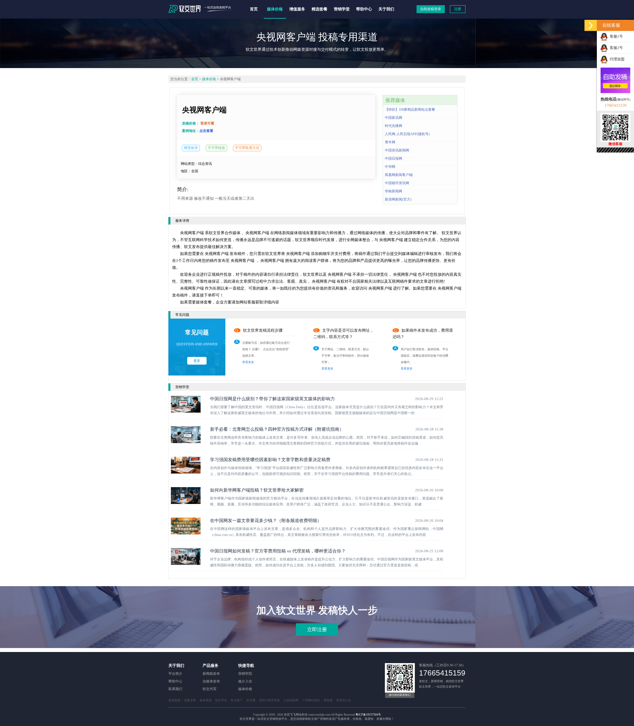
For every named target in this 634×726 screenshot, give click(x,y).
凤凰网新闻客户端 (399, 175)
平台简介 (175, 674)
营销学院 (245, 674)
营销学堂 (342, 9)
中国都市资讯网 (397, 183)
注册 (457, 9)
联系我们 (175, 689)
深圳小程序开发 (269, 700)
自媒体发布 (211, 681)
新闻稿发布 (211, 674)
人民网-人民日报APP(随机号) (407, 134)
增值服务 (297, 9)
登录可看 (207, 123)
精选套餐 (319, 9)
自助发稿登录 (430, 9)
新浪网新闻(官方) (398, 199)
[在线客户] (590, 25)
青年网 (390, 142)
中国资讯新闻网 (397, 150)
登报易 (328, 700)
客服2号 (615, 48)
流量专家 (190, 700)
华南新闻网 (393, 191)
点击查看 (206, 131)
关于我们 (386, 9)
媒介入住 (245, 681)
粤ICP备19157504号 (368, 714)
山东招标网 (291, 700)
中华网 (390, 167)
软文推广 (237, 700)
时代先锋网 (393, 126)
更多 (196, 361)
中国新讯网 (393, 118)
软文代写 (209, 689)
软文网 (250, 700)
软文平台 (221, 700)
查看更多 (248, 362)
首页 (254, 9)
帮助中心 (364, 9)
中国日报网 (393, 158)
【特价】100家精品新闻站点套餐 (410, 109)
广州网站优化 (311, 700)
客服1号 (615, 36)
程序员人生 (343, 700)
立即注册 (317, 629)
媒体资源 (205, 700)
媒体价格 (275, 9)
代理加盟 (616, 59)
